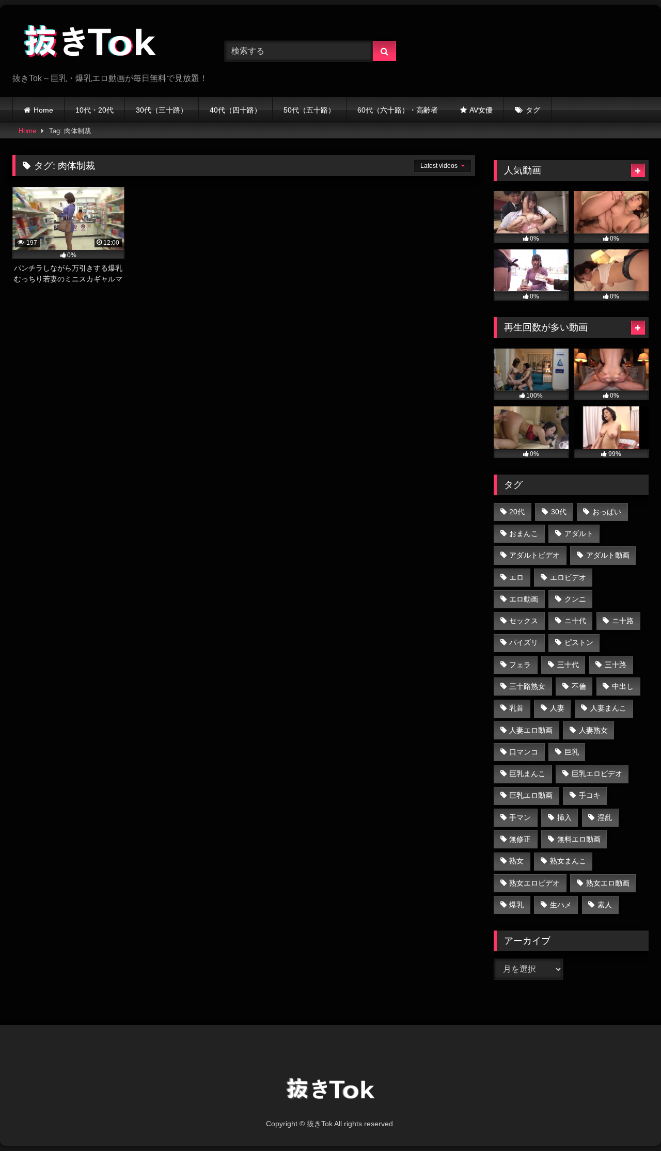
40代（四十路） (235, 110)
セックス (523, 621)
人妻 (557, 708)
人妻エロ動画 (531, 730)
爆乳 (516, 905)
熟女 (516, 861)
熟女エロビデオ (534, 883)
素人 (604, 905)
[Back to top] (629, 1120)
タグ (533, 110)
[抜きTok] (89, 42)
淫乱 (604, 817)
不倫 (579, 686)
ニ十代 (575, 621)
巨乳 (571, 752)
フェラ (520, 664)
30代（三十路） (161, 110)
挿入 (564, 817)
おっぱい (606, 512)
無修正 (520, 839)
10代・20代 (94, 110)
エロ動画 (523, 599)
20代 (517, 512)
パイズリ (523, 642)
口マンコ (523, 752)
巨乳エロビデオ (597, 773)
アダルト (578, 533)
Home (43, 110)
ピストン (578, 642)
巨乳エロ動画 (531, 795)
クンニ (575, 599)
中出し (623, 686)
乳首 (516, 708)
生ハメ (561, 905)
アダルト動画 (607, 555)
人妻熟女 (593, 730)
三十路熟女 (527, 686)
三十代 (568, 664)
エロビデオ (568, 577)
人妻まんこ (608, 708)
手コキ (590, 795)
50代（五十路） (309, 110)
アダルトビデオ (534, 555)
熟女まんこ (568, 861)
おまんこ (523, 533)
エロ (516, 577)
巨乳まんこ (527, 773)
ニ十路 (623, 621)
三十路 (615, 664)
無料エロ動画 (579, 839)
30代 (558, 512)
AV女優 (481, 110)
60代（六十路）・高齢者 (397, 110)
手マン (520, 817)
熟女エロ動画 (607, 883)
